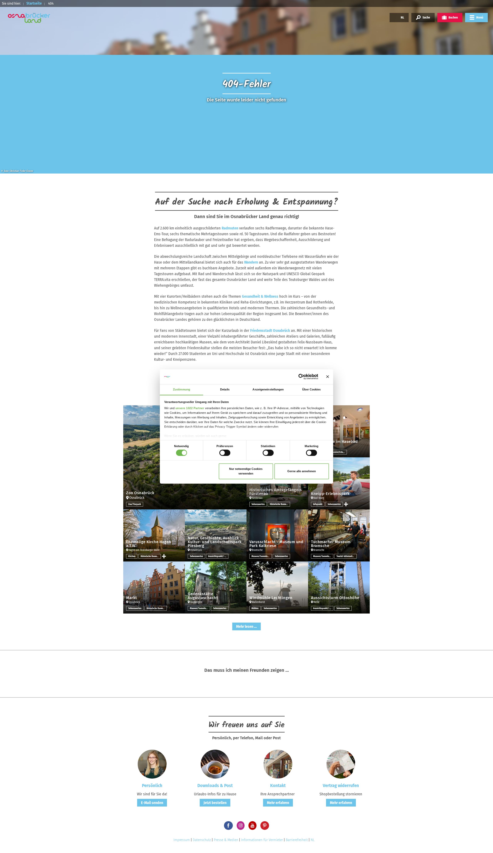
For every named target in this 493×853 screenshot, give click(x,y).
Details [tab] (225, 389)
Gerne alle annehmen (301, 471)
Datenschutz (202, 840)
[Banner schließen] (327, 376)
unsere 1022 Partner (189, 408)
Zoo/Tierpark (134, 504)
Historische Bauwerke (280, 504)
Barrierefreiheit (297, 840)
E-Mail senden (152, 802)
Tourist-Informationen (346, 556)
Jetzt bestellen (215, 802)
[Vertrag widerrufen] (340, 764)
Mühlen (255, 608)
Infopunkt (317, 504)
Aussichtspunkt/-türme (218, 556)
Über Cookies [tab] (311, 389)
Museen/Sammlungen (262, 556)
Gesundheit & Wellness (260, 296)
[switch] (224, 453)
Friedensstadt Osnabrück (270, 330)
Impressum (182, 840)
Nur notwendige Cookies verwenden (245, 471)
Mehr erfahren (278, 802)
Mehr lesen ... (246, 626)
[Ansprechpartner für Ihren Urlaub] (277, 764)
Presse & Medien (226, 840)
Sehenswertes (258, 504)
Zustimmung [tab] (181, 389)
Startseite (34, 3)
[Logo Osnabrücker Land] (29, 18)
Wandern (251, 262)
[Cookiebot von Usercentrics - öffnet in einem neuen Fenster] (301, 377)
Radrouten (230, 228)
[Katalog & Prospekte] (215, 764)
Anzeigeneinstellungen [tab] (268, 389)
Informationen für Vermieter (262, 840)
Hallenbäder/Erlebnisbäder (337, 452)
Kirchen (131, 556)
